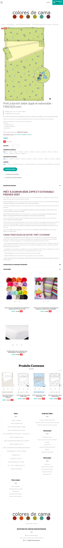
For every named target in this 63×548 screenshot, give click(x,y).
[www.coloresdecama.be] (32, 14)
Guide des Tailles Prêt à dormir (47, 420)
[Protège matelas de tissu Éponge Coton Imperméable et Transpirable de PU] (17, 332)
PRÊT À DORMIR (16, 420)
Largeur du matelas (9, 149)
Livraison (47, 442)
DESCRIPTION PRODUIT (9, 185)
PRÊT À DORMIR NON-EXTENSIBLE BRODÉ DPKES (16, 447)
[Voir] (19, 301)
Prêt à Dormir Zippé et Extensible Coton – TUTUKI (8, 396)
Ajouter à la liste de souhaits (12, 177)
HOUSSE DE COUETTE (16, 458)
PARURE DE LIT (16, 455)
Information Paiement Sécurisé (47, 447)
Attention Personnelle (47, 466)
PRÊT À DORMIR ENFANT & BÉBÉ (16, 427)
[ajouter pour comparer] (12, 389)
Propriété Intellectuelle (47, 452)
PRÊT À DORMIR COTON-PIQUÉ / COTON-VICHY (16, 434)
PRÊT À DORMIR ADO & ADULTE (16, 430)
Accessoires (7, 269)
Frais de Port (47, 444)
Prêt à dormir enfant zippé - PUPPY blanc (24, 395)
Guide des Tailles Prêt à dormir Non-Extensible (47, 422)
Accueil (3, 24)
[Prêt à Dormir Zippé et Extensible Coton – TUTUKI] (8, 382)
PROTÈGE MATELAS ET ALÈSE (16, 462)
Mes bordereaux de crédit (15, 489)
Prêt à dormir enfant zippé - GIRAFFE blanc (55, 395)
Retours (47, 449)
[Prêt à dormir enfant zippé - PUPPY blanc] (23, 382)
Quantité (5, 145)
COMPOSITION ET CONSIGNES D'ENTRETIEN (15, 264)
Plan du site (47, 464)
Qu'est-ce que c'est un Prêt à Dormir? (47, 439)
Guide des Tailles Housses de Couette (47, 425)
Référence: (8, 111)
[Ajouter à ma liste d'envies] (15, 301)
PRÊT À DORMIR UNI (16, 423)
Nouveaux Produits (47, 471)
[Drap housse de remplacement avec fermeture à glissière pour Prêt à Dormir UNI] (17, 288)
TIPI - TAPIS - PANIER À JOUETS (16, 465)
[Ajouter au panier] (13, 345)
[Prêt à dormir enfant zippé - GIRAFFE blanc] (55, 382)
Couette (6, 162)
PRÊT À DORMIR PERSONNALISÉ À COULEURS (16, 440)
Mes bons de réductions (16, 496)
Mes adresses (15, 491)
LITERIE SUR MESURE (16, 469)
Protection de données (47, 469)
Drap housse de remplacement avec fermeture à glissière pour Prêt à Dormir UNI (17, 308)
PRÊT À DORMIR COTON (16, 437)
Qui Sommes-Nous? (47, 437)
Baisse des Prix (47, 474)
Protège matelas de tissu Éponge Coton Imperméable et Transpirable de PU (17, 351)
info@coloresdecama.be (34, 540)
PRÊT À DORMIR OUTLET (17, 444)
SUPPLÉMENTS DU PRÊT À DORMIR (16, 451)
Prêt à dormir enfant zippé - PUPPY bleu (39, 395)
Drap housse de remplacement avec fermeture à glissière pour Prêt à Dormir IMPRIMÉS (46, 308)
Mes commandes (15, 486)
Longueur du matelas (10, 156)
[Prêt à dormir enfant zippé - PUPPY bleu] (39, 382)
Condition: (8, 113)
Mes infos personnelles (16, 494)
